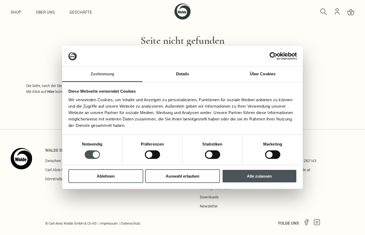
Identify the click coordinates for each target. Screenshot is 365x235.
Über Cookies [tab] (262, 74)
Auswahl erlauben (182, 176)
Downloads (209, 197)
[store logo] (182, 18)
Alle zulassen (259, 176)
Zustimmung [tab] (102, 74)
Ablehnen (106, 176)
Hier (51, 91)
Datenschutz (130, 223)
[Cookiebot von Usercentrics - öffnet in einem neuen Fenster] (273, 56)
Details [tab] (182, 74)
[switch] (152, 154)
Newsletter (209, 206)
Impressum (109, 223)
